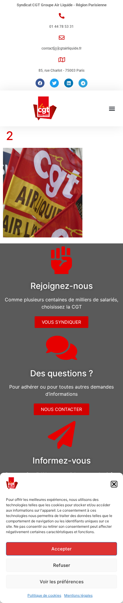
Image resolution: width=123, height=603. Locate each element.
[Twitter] (54, 83)
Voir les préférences (62, 581)
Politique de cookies (44, 595)
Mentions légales (78, 595)
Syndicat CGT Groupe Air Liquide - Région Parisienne (62, 5)
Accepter (61, 549)
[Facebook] (40, 83)
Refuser (61, 565)
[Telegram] (83, 83)
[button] (114, 484)
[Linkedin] (68, 83)
